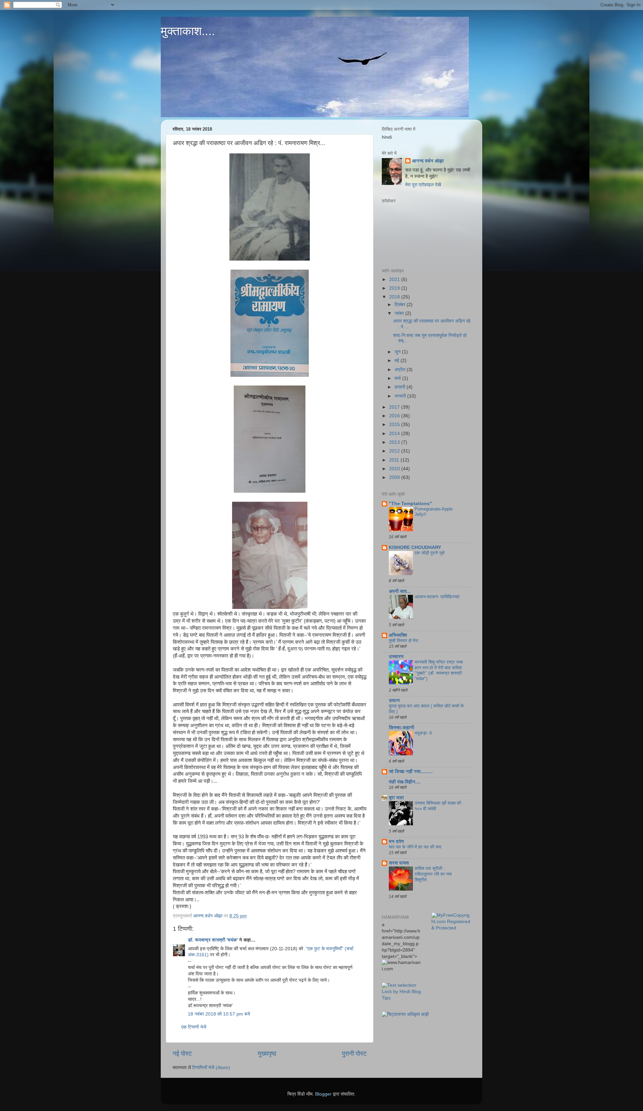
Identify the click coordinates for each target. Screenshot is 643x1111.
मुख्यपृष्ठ (267, 1053)
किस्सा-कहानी (401, 727)
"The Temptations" (410, 503)
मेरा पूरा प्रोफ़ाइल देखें (423, 184)
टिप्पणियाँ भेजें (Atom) (211, 1067)
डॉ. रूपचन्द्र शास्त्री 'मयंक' (213, 940)
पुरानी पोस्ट (354, 1053)
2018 (395, 296)
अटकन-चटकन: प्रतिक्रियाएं (437, 596)
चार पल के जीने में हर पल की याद (415, 846)
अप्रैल (401, 369)
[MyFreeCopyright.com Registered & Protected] (451, 927)
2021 (395, 279)
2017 (395, 407)
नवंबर (400, 313)
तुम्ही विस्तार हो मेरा (403, 640)
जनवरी (401, 396)
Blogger (323, 1094)
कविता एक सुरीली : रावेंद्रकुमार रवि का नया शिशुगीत (433, 874)
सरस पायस (399, 862)
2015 (395, 424)
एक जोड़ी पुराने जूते (429, 552)
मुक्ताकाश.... (188, 31)
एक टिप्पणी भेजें (193, 1027)
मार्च (398, 378)
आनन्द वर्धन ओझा (428, 160)
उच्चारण (396, 656)
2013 (395, 442)
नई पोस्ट (182, 1053)
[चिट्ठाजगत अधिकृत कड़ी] (405, 1014)
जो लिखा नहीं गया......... (411, 771)
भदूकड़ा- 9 (423, 733)
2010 (395, 468)
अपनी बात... (400, 591)
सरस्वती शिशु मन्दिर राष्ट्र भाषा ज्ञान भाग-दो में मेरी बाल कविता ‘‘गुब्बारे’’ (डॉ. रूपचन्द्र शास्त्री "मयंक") (439, 670)
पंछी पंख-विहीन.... (405, 781)
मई (398, 360)
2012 (395, 451)
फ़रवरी (401, 387)
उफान (394, 700)
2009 (395, 477)
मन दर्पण (396, 841)
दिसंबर (401, 304)
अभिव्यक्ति (398, 635)
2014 (395, 433)
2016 (395, 415)
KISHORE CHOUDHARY (415, 547)
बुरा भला (396, 797)
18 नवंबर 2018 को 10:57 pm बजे (219, 1014)
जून (398, 351)
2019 (395, 288)
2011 (395, 460)
